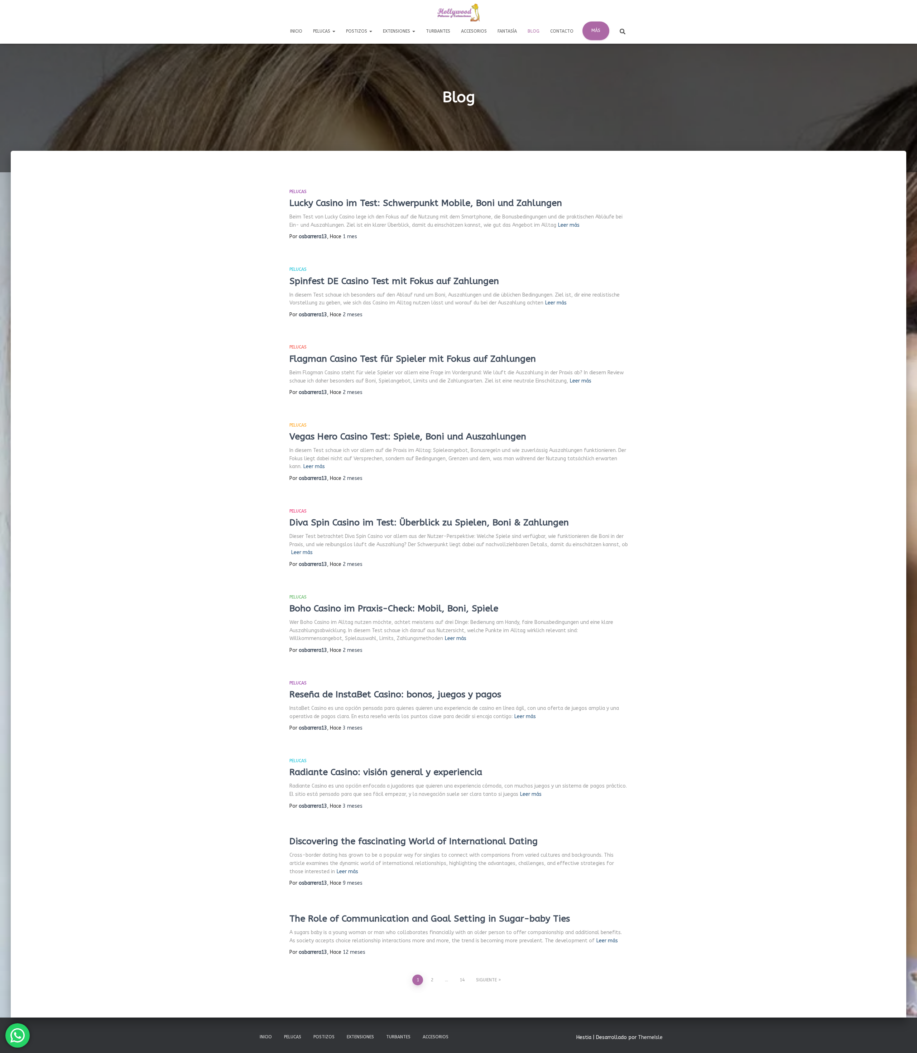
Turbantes (438, 31)
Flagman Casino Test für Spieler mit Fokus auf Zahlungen (412, 359)
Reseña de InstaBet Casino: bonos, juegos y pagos (395, 694)
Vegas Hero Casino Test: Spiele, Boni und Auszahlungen (407, 436)
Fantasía (507, 31)
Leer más (569, 225)
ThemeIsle (650, 1037)
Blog (533, 31)
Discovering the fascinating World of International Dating (413, 841)
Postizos (357, 31)
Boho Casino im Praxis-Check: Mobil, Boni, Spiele (393, 608)
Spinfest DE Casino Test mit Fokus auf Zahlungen (394, 281)
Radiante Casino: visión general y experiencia (385, 772)
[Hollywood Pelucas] (458, 12)
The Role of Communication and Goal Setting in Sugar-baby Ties (429, 918)
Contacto (561, 31)
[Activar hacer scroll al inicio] (903, 1039)
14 (462, 979)
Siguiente (486, 979)
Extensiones (397, 31)
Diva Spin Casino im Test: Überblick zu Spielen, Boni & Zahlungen (429, 522)
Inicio (296, 31)
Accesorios (474, 31)
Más (595, 30)
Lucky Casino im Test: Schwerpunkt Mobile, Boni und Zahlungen (425, 203)
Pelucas (322, 31)
